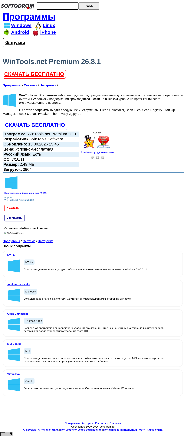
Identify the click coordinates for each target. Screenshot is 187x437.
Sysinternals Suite (18, 284)
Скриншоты (14, 217)
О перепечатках (48, 429)
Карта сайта (154, 429)
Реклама (115, 423)
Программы (29, 16)
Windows (21, 25)
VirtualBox (13, 374)
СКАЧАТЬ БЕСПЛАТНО (34, 74)
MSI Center (14, 343)
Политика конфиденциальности (124, 429)
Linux (49, 25)
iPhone (48, 32)
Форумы (15, 42)
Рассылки (101, 423)
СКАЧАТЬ (13, 208)
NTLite (11, 255)
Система (29, 241)
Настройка (45, 241)
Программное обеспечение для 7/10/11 (25, 193)
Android (20, 32)
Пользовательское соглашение (81, 429)
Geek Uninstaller (17, 313)
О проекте (29, 429)
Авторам (87, 423)
